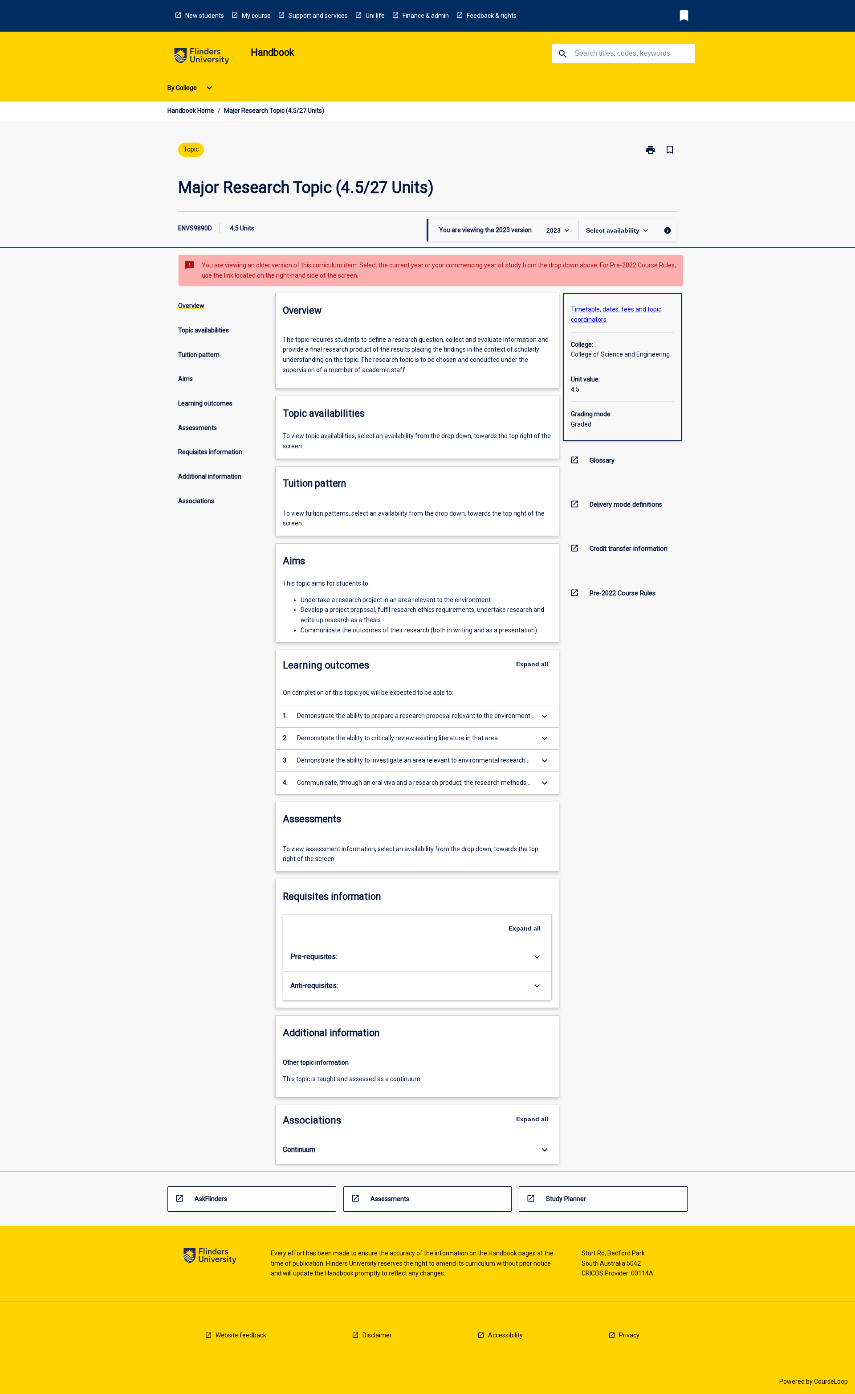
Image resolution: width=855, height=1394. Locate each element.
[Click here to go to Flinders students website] (201, 57)
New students (204, 15)
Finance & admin (426, 15)
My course (256, 15)
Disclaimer (377, 1335)
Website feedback (241, 1335)
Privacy (629, 1335)
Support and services (318, 15)
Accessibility (505, 1335)
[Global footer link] (210, 1257)
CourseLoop (831, 1381)
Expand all (532, 664)
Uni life (375, 15)
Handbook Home (190, 110)
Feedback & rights (492, 15)
